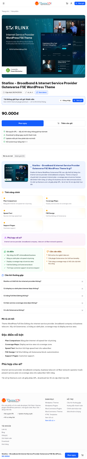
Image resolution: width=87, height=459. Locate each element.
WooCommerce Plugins (53, 409)
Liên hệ (4, 429)
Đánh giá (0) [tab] (19, 156)
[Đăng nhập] (71, 3)
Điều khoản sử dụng (74, 412)
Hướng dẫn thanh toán (75, 406)
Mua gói (81, 3)
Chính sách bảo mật (74, 409)
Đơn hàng (5, 444)
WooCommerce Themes (53, 412)
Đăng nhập (67, 100)
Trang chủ (5, 11)
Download (5, 441)
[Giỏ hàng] (67, 3)
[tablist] (14, 156)
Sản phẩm (14, 11)
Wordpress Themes (52, 403)
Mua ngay (23, 123)
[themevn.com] (43, 3)
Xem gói (79, 100)
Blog (3, 432)
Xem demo (43, 92)
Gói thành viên (7, 438)
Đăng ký (5, 435)
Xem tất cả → (50, 420)
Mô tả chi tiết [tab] (8, 156)
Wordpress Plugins (51, 406)
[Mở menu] (4, 3)
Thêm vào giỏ (67, 123)
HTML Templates (51, 414)
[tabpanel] (43, 270)
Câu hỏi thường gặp (74, 403)
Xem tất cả (49, 417)
